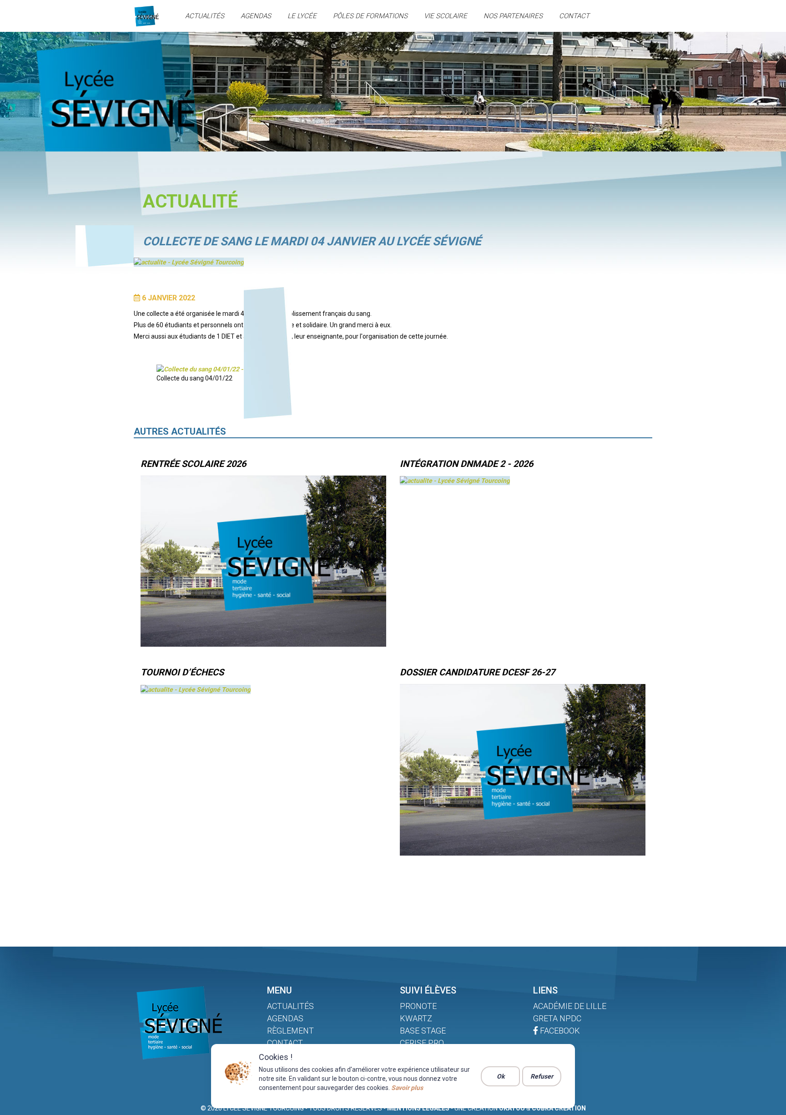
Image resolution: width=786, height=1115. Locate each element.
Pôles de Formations (370, 16)
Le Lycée (302, 16)
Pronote (418, 1006)
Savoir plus (407, 1087)
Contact (574, 16)
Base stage (423, 1030)
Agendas (256, 16)
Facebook (559, 1030)
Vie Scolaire (445, 16)
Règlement (290, 1030)
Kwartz (416, 1018)
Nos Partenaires (513, 16)
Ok (500, 1076)
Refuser (541, 1076)
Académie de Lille (569, 1006)
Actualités (204, 16)
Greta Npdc (557, 1018)
